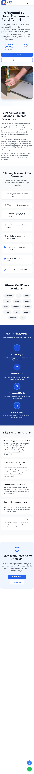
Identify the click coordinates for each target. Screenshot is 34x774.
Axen (16, 312)
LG (19, 296)
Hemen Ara (18, 60)
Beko (6, 307)
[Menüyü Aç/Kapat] (31, 2)
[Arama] (26, 2)
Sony (27, 296)
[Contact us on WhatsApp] (29, 768)
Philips (7, 301)
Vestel (17, 301)
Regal (7, 312)
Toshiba (27, 307)
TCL (22, 318)
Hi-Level (13, 318)
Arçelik (27, 301)
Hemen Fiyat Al (17, 55)
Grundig (16, 307)
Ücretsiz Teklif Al (17, 577)
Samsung (9, 296)
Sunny (26, 312)
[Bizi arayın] (29, 762)
